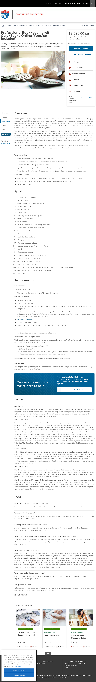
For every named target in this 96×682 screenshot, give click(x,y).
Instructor (5, 125)
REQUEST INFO (86, 98)
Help (66, 667)
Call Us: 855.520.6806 (86, 25)
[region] (19, 665)
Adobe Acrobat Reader (25, 319)
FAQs (3, 129)
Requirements (6, 121)
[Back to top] (48, 661)
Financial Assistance (71, 665)
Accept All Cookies (19, 670)
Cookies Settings (19, 675)
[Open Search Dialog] (92, 3)
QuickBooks (22, 25)
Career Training (40, 663)
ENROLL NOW (81, 48)
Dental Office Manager (53, 635)
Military (67, 663)
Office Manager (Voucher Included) (78, 636)
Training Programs (11, 25)
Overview (5, 113)
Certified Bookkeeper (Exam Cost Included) (26, 633)
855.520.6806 (5, 143)
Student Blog (81, 663)
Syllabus (4, 117)
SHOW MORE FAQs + (21, 595)
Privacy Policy (62, 677)
